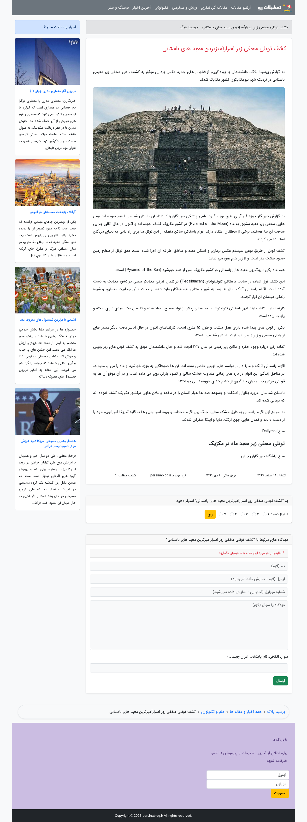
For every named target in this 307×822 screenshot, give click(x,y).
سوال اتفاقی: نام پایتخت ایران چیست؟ (257, 657)
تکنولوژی (161, 8)
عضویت (280, 793)
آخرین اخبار (142, 8)
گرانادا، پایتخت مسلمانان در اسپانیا (53, 212)
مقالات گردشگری (214, 8)
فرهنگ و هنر (119, 8)
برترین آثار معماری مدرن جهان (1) (53, 91)
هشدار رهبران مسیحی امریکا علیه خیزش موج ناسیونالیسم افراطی (48, 443)
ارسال (280, 681)
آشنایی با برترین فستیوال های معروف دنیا (48, 319)
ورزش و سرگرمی (184, 8)
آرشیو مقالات (241, 8)
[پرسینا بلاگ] (274, 7)
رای (210, 514)
